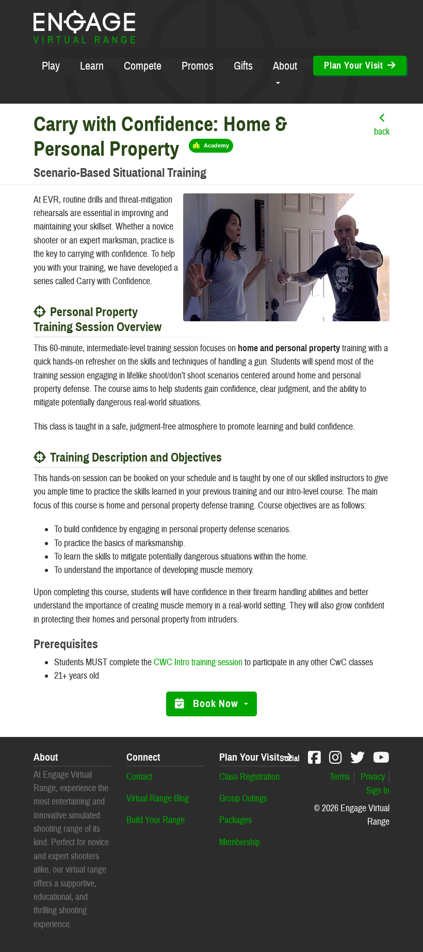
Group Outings (243, 799)
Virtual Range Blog (157, 799)
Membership (239, 842)
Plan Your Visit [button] (353, 65)
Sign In (377, 791)
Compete (142, 66)
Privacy (373, 777)
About (285, 66)
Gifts (243, 66)
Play (51, 66)
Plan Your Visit (249, 757)
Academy (216, 145)
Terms (340, 777)
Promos (198, 66)
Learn (92, 66)
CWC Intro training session (198, 662)
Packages (235, 820)
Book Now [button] (217, 703)
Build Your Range (155, 820)
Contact (139, 777)
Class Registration (249, 777)
